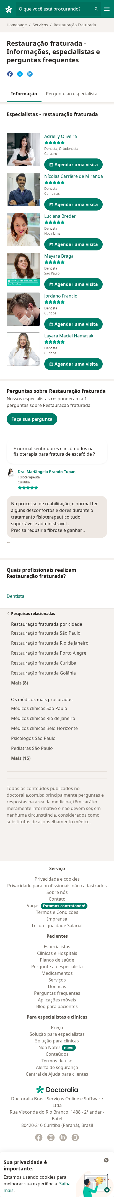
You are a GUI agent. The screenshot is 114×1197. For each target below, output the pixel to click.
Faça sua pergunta (32, 419)
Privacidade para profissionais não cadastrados (57, 886)
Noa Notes (56, 1047)
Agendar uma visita (76, 165)
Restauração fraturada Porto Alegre (48, 653)
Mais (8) (19, 683)
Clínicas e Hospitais (57, 953)
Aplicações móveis (57, 1000)
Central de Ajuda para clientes (57, 1074)
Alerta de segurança (57, 1067)
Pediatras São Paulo (32, 748)
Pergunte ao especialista (71, 94)
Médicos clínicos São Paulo (39, 708)
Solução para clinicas (57, 1041)
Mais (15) (20, 758)
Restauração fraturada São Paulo (46, 633)
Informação (24, 94)
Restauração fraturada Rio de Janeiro (50, 643)
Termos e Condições (57, 912)
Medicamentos (57, 973)
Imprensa (57, 919)
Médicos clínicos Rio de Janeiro (43, 718)
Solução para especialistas (57, 1034)
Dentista (15, 596)
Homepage (17, 24)
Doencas (57, 986)
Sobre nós (57, 892)
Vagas (56, 906)
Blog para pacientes (57, 1006)
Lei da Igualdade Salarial (57, 925)
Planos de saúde (57, 960)
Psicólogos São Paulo (33, 738)
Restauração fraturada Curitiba (43, 663)
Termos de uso (57, 1061)
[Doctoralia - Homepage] (10, 9)
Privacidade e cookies (57, 879)
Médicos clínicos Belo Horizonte (44, 728)
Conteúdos (57, 1054)
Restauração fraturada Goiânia (43, 673)
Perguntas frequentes (57, 993)
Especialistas (57, 947)
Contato (57, 899)
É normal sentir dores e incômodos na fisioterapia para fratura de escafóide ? (54, 451)
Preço (57, 1027)
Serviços (40, 24)
